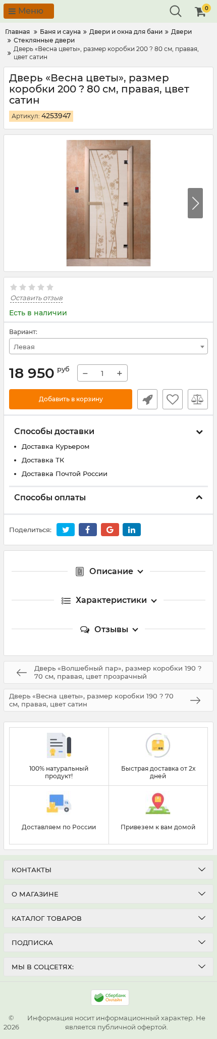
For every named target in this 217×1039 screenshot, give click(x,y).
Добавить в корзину (71, 399)
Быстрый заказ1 (147, 399)
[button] (195, 203)
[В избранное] (172, 399)
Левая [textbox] (24, 347)
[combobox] (108, 346)
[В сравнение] (198, 399)
